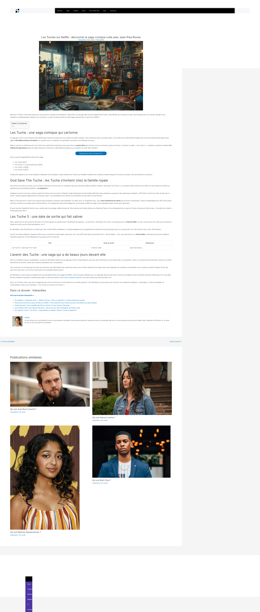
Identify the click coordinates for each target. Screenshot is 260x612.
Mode (83, 10)
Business (59, 10)
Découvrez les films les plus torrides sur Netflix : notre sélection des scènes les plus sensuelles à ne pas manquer (56, 303)
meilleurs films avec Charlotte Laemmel (67, 277)
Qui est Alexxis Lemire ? (103, 417)
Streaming (113, 10)
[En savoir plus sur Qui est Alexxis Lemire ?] (132, 388)
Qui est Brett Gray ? (101, 480)
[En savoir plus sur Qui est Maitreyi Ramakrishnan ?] (45, 477)
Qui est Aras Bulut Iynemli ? (23, 409)
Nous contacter (29, 586)
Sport (104, 10)
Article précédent (7, 341)
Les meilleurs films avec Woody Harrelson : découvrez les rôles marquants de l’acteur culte (47, 308)
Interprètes (13, 412)
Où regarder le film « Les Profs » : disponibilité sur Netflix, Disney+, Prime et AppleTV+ (46, 310)
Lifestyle (75, 10)
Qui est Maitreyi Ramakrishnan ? (25, 532)
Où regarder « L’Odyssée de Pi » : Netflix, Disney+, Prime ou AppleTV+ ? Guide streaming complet (50, 300)
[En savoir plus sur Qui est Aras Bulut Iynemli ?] (50, 384)
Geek (67, 10)
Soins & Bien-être (94, 10)
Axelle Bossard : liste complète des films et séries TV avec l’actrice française (42, 305)
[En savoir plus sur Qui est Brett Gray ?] (131, 451)
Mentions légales (29, 596)
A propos (29, 606)
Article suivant (176, 341)
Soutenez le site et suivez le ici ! (91, 153)
